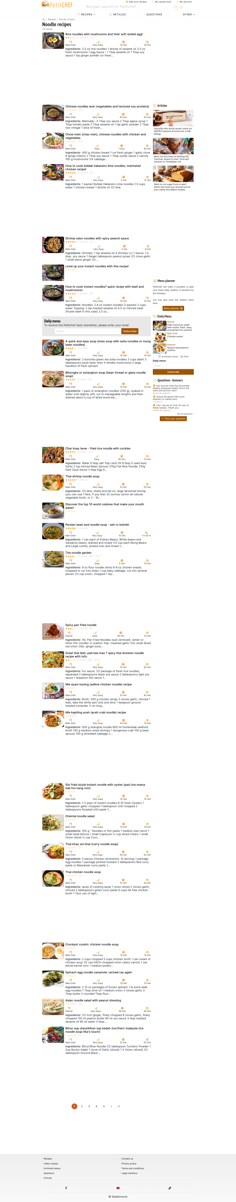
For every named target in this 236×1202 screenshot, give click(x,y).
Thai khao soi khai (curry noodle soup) (91, 844)
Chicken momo (175, 336)
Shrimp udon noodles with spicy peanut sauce (97, 238)
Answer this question (161, 393)
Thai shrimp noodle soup (82, 476)
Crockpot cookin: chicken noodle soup (92, 944)
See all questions (184, 414)
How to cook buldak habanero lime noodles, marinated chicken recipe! (103, 167)
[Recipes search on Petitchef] (176, 7)
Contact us (127, 1158)
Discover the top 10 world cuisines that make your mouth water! (104, 506)
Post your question (175, 418)
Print (185, 356)
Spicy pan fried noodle (80, 625)
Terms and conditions (133, 1168)
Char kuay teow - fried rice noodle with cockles (97, 448)
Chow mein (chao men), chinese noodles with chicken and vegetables (105, 136)
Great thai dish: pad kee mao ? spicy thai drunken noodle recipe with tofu (104, 654)
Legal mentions (129, 1173)
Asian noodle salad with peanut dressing (93, 1000)
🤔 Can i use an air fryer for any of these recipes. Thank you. (171, 406)
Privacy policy (129, 1163)
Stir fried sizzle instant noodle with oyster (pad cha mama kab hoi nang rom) (105, 786)
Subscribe (130, 331)
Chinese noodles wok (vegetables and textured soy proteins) (107, 106)
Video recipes (51, 1163)
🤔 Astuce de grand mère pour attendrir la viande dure (169, 398)
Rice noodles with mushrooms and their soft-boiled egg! (104, 34)
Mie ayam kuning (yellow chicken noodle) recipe (98, 684)
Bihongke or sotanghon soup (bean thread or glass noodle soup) (105, 374)
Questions (154, 14)
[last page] (119, 1106)
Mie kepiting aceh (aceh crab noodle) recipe (95, 712)
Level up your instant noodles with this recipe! (97, 266)
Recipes (86, 14)
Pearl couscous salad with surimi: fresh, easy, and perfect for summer (179, 327)
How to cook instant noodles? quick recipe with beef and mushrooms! (104, 288)
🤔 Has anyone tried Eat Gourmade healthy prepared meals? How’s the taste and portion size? (171, 388)
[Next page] (111, 1106)
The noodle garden (78, 552)
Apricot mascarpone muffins (177, 349)
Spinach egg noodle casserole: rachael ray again (98, 972)
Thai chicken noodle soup (83, 872)
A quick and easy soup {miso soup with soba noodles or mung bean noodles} (108, 343)
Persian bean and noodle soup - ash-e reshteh (97, 524)
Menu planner (172, 308)
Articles (119, 14)
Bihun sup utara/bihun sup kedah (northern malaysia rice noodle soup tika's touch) (104, 1030)
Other (187, 14)
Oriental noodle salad (80, 816)
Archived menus (169, 356)
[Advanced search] (181, 7)
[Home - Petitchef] (43, 19)
